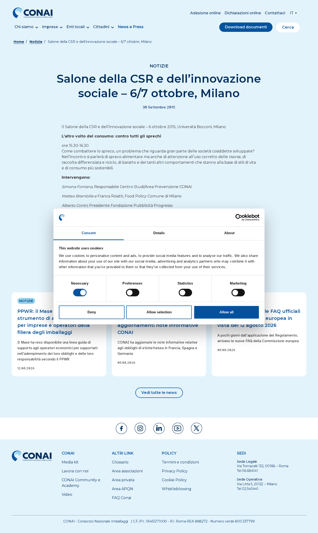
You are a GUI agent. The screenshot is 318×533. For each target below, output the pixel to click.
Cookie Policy (174, 480)
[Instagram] (140, 428)
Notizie (36, 42)
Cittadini (101, 27)
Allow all (227, 312)
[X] (196, 428)
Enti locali (75, 27)
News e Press (131, 27)
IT (292, 13)
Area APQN (122, 489)
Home (19, 42)
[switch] (132, 292)
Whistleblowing (176, 489)
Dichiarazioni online (242, 13)
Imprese (50, 27)
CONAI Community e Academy (81, 483)
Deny (91, 312)
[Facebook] (121, 428)
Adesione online (205, 13)
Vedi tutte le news (159, 392)
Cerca (288, 27)
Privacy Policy (175, 471)
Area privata (123, 480)
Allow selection (159, 312)
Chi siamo (24, 27)
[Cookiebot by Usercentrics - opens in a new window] (238, 217)
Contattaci (275, 13)
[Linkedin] (159, 428)
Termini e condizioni (180, 462)
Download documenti (246, 27)
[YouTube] (177, 428)
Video (67, 494)
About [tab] (229, 233)
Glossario (120, 462)
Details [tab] (159, 233)
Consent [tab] (89, 233)
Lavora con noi (75, 471)
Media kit (70, 462)
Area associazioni (127, 471)
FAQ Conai (121, 498)
